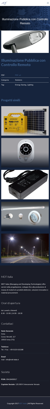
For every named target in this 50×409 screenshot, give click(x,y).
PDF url (18, 75)
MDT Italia (23, 403)
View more (25, 121)
